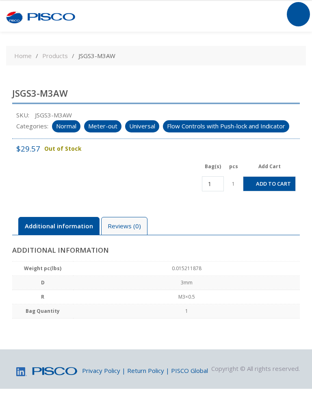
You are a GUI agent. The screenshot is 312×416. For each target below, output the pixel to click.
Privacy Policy (101, 370)
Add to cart (273, 183)
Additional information (59, 226)
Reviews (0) (124, 226)
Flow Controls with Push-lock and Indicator (226, 126)
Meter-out (102, 126)
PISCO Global (189, 370)
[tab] (59, 226)
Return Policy (145, 370)
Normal (66, 126)
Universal (142, 126)
